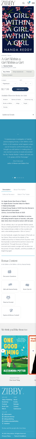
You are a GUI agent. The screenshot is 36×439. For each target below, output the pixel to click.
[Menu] (33, 3)
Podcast (29, 71)
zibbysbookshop (9, 416)
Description (6, 189)
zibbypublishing (9, 419)
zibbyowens (8, 414)
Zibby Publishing (7, 399)
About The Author (20, 189)
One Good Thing (15, 380)
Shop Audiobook (18, 71)
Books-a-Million (7, 103)
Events (16, 402)
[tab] (12, 177)
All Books (4, 55)
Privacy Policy (6, 436)
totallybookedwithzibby (11, 421)
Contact (16, 406)
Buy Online (6, 71)
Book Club (5, 406)
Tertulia (5, 107)
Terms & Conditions (20, 436)
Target (25, 103)
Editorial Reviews (8, 194)
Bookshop (5, 402)
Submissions (17, 408)
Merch (4, 408)
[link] (9, 83)
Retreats (16, 404)
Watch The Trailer (24, 194)
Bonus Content (7, 75)
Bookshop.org (29, 99)
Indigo (17, 103)
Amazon (5, 99)
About (15, 399)
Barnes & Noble (16, 99)
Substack (7, 423)
